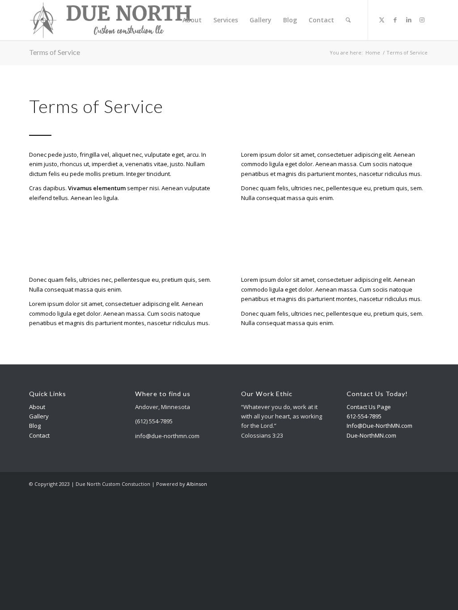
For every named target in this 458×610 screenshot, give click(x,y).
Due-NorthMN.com (371, 435)
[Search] (348, 20)
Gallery (39, 416)
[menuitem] (192, 20)
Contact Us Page (369, 407)
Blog (35, 426)
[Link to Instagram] (422, 19)
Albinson (197, 483)
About (37, 407)
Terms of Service (54, 52)
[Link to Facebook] (395, 19)
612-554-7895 (364, 416)
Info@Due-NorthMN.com (379, 426)
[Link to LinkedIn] (409, 19)
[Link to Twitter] (382, 19)
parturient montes (331, 174)
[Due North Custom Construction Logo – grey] (110, 20)
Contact (39, 435)
